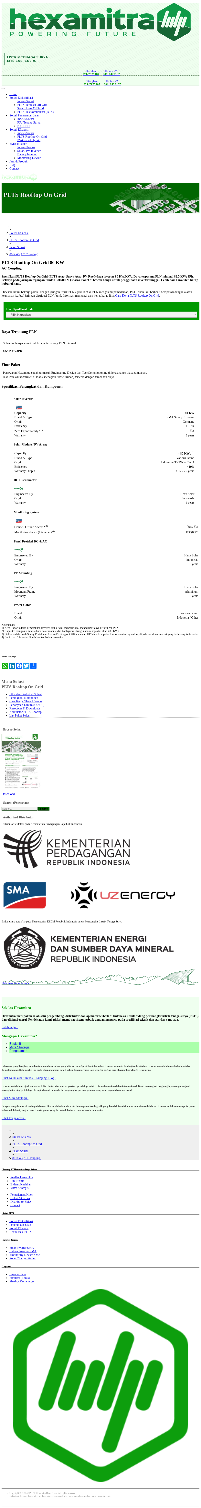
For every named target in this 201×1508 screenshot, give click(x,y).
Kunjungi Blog (46, 1078)
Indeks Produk (26, 147)
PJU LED (23, 126)
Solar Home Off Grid (30, 108)
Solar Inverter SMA (21, 1247)
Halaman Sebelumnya (15, 983)
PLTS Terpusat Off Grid (32, 104)
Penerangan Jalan (20, 1224)
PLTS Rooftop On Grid (32, 136)
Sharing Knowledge (21, 1281)
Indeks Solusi (25, 101)
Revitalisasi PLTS (20, 1231)
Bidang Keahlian (20, 1184)
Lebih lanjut (10, 1027)
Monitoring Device (29, 158)
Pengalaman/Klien (21, 1194)
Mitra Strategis (19, 1047)
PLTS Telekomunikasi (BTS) (35, 111)
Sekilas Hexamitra (21, 1177)
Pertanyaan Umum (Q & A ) (26, 705)
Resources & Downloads (24, 708)
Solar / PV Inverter (29, 150)
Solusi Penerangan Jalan (24, 115)
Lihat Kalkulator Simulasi (19, 1078)
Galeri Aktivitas (20, 1198)
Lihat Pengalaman (14, 1118)
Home (13, 94)
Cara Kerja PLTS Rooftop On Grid (137, 295)
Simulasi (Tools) (19, 1277)
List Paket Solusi (19, 715)
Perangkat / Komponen (23, 697)
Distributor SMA (20, 1201)
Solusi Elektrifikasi (21, 97)
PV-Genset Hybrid (28, 140)
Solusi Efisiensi (18, 129)
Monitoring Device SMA (25, 1254)
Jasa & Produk (18, 161)
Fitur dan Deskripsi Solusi (25, 694)
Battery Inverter (27, 154)
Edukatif (15, 1043)
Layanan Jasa (17, 1274)
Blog (12, 165)
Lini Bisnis (17, 1180)
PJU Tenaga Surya (28, 122)
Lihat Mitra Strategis (15, 1098)
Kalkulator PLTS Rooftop (25, 712)
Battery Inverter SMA (23, 1251)
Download (8, 794)
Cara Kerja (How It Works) (26, 701)
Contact (14, 168)
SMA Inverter (17, 143)
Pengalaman (18, 1050)
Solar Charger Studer (22, 1258)
